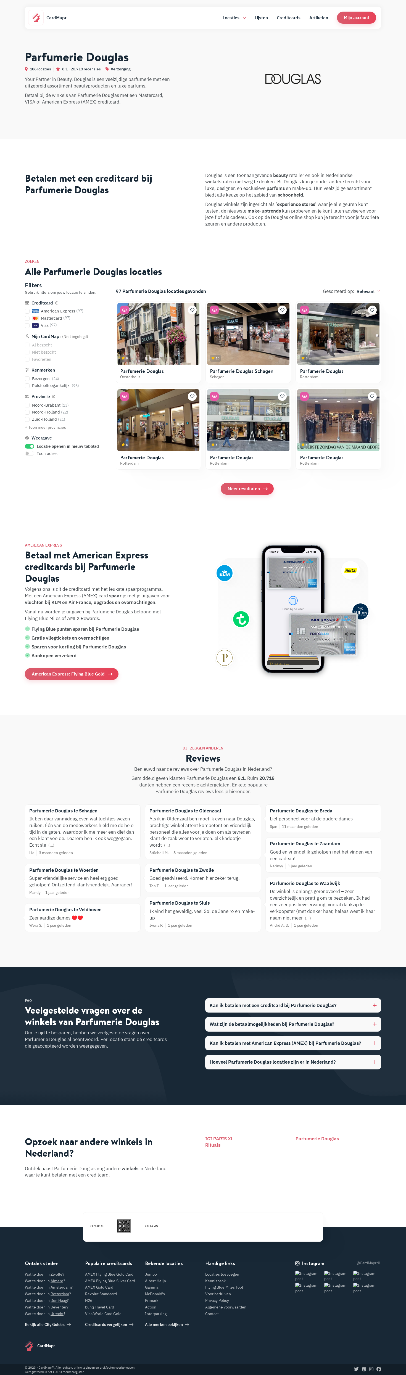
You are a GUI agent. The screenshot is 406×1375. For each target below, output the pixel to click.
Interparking (156, 1313)
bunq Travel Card (99, 1307)
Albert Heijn (155, 1280)
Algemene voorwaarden (225, 1307)
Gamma (151, 1287)
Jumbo (151, 1274)
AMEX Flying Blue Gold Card (109, 1274)
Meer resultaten (244, 488)
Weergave (41, 438)
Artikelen (318, 17)
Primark (151, 1300)
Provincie (40, 396)
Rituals (212, 1145)
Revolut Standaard (101, 1293)
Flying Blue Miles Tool (224, 1287)
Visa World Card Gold (103, 1313)
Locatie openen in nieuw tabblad (68, 446)
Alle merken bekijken (164, 1324)
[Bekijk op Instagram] (309, 1276)
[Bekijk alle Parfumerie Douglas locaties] (150, 1226)
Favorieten (41, 359)
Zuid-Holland (48, 419)
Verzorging (121, 69)
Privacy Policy (217, 1300)
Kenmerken (42, 370)
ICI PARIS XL (219, 1139)
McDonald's (155, 1293)
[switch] (29, 446)
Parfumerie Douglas (142, 371)
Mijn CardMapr (59, 336)
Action (150, 1307)
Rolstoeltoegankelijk (55, 385)
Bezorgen (45, 378)
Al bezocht (42, 345)
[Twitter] (356, 1369)
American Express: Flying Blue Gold (68, 674)
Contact (212, 1313)
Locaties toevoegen (222, 1274)
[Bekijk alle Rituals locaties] (123, 1226)
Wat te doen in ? (44, 1274)
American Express (62, 311)
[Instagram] (371, 1369)
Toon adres (47, 453)
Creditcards (288, 17)
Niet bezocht (44, 352)
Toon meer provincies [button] (47, 427)
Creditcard (42, 303)
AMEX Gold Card (99, 1287)
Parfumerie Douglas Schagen (241, 371)
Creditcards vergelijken (106, 1324)
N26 (88, 1300)
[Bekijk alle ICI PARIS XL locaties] (96, 1226)
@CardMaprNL (369, 1262)
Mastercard (55, 317)
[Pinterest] (364, 1369)
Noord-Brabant (50, 405)
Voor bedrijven (218, 1293)
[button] (356, 17)
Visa (49, 325)
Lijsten (261, 17)
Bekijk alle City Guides (45, 1324)
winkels (130, 1168)
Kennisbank (215, 1280)
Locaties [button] (232, 17)
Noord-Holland (50, 412)
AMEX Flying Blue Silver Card (110, 1280)
